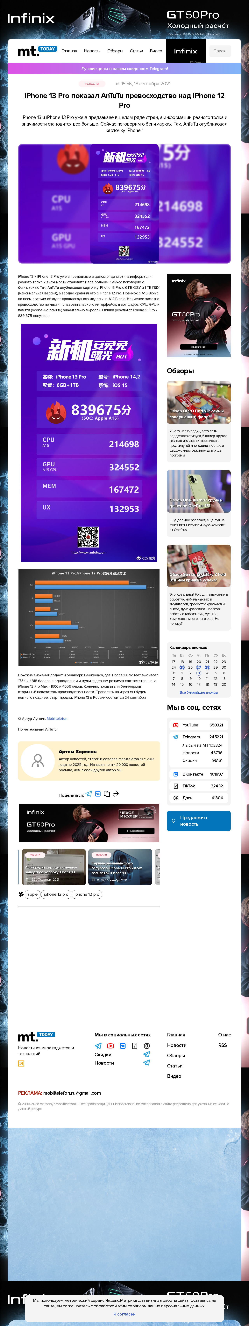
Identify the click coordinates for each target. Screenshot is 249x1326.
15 (182, 684)
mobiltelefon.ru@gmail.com (72, 1093)
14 (173, 684)
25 (182, 667)
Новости (92, 84)
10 (199, 678)
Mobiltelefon (57, 718)
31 (173, 673)
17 (173, 662)
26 (190, 667)
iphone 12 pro (87, 894)
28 (207, 667)
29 (215, 667)
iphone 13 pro (56, 894)
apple (32, 894)
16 (190, 684)
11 (207, 678)
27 (198, 667)
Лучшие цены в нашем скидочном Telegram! (124, 68)
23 (224, 662)
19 (190, 662)
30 (224, 667)
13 (224, 678)
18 (182, 662)
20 (199, 662)
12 (215, 678)
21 (207, 662)
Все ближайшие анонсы (199, 692)
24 (174, 667)
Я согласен (125, 1314)
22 (215, 662)
